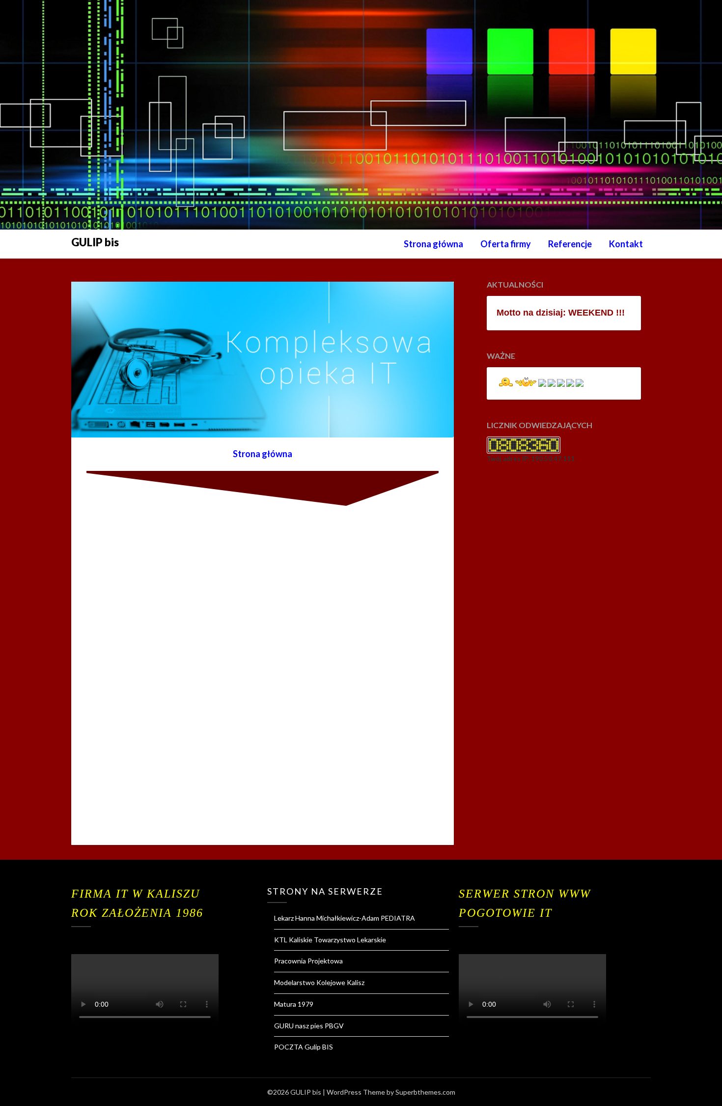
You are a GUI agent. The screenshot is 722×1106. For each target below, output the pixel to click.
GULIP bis (95, 242)
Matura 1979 (293, 1004)
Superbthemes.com (425, 1092)
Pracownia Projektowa (308, 961)
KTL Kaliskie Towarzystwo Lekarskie (330, 939)
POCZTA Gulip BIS (303, 1047)
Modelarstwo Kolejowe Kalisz (319, 982)
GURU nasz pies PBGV (309, 1025)
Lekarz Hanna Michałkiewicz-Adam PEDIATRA (344, 918)
